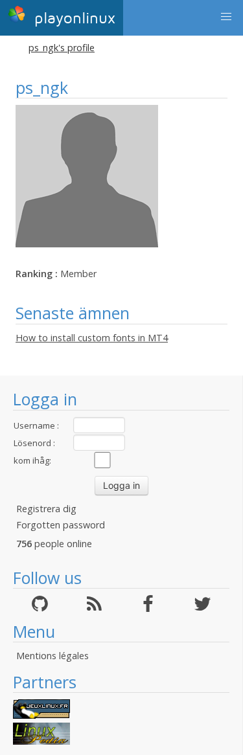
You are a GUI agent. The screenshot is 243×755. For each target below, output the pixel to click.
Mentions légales (52, 655)
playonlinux (72, 18)
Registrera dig (46, 508)
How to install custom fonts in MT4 (92, 338)
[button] (226, 17)
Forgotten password (60, 525)
